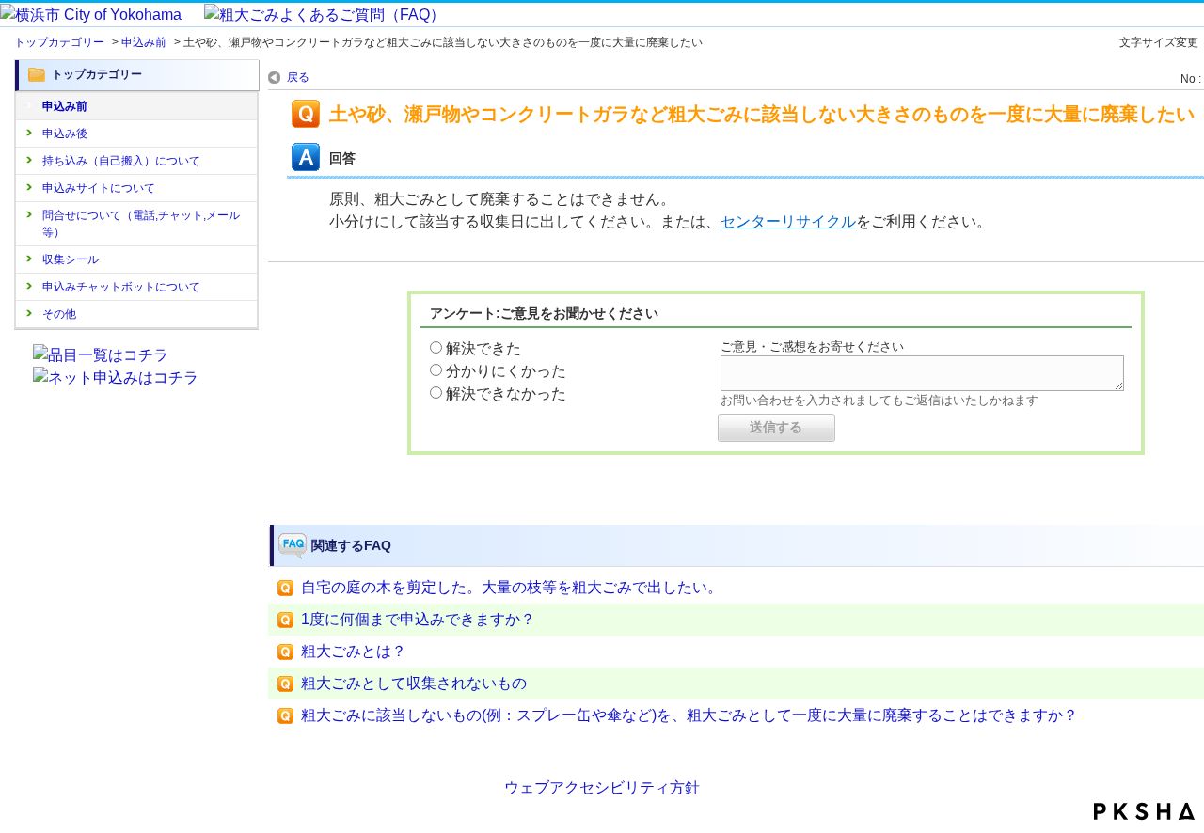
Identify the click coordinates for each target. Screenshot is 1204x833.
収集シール (70, 259)
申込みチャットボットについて (121, 286)
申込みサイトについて (98, 188)
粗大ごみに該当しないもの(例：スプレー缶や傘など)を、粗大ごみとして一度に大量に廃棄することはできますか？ (689, 715)
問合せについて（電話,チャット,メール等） (141, 224)
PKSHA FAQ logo (1144, 811)
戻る (298, 77)
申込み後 (64, 133)
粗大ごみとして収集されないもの (414, 683)
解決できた (483, 348)
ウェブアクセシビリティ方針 (602, 787)
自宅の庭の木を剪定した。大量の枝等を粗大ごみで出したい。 (511, 587)
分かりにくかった (506, 371)
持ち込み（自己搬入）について (121, 160)
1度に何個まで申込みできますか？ (418, 619)
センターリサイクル (788, 221)
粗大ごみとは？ (353, 651)
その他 (59, 314)
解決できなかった (506, 393)
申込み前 (143, 42)
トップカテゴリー (59, 42)
